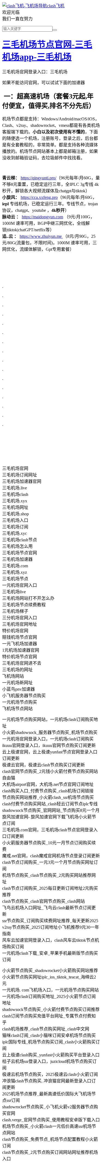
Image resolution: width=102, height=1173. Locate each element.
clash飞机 (55, 6)
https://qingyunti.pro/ (38, 178)
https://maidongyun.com (42, 217)
